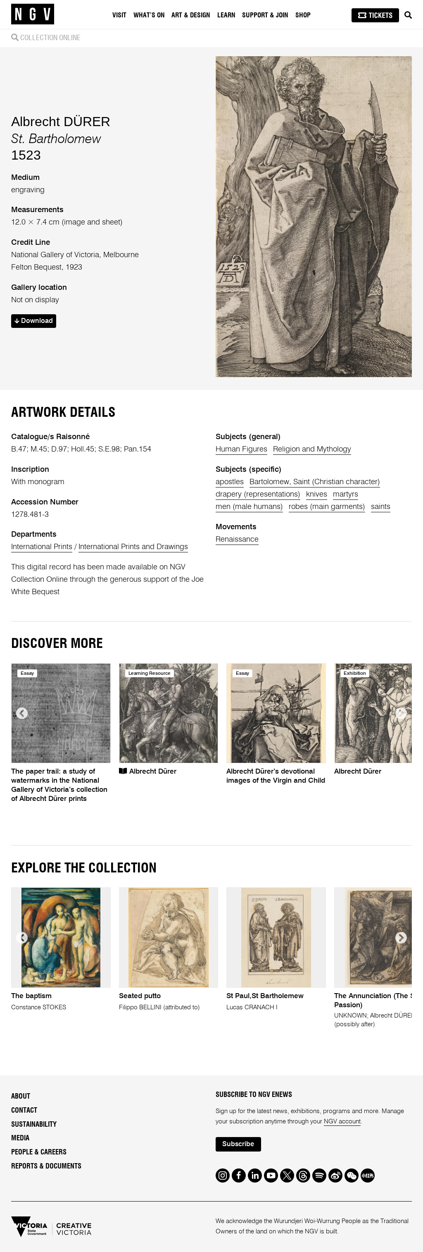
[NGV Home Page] (32, 14)
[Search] (408, 15)
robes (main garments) (327, 507)
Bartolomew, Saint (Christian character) (315, 482)
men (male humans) (249, 507)
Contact (24, 1110)
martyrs (345, 494)
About (20, 1096)
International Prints (41, 547)
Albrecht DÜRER (60, 121)
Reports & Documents (46, 1166)
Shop (303, 15)
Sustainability (34, 1124)
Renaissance (237, 539)
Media (20, 1138)
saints (380, 507)
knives (316, 494)
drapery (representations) (258, 494)
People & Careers (39, 1152)
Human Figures (241, 449)
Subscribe (238, 1144)
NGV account (342, 1121)
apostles (230, 482)
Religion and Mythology (312, 449)
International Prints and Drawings (133, 547)
